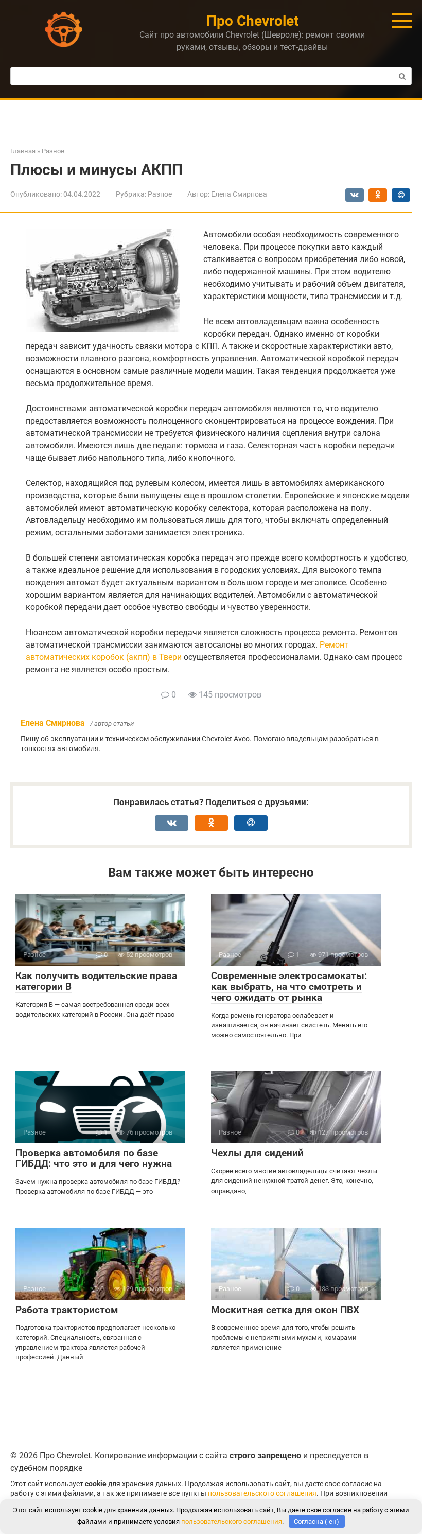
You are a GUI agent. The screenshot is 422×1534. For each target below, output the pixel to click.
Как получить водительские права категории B (96, 981)
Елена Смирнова (53, 723)
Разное (160, 194)
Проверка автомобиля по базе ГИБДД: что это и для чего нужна (93, 1158)
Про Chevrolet (252, 20)
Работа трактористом (66, 1310)
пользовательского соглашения (262, 1493)
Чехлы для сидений (257, 1153)
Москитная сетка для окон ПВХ (285, 1310)
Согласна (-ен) (316, 1521)
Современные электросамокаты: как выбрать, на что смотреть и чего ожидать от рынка (289, 986)
